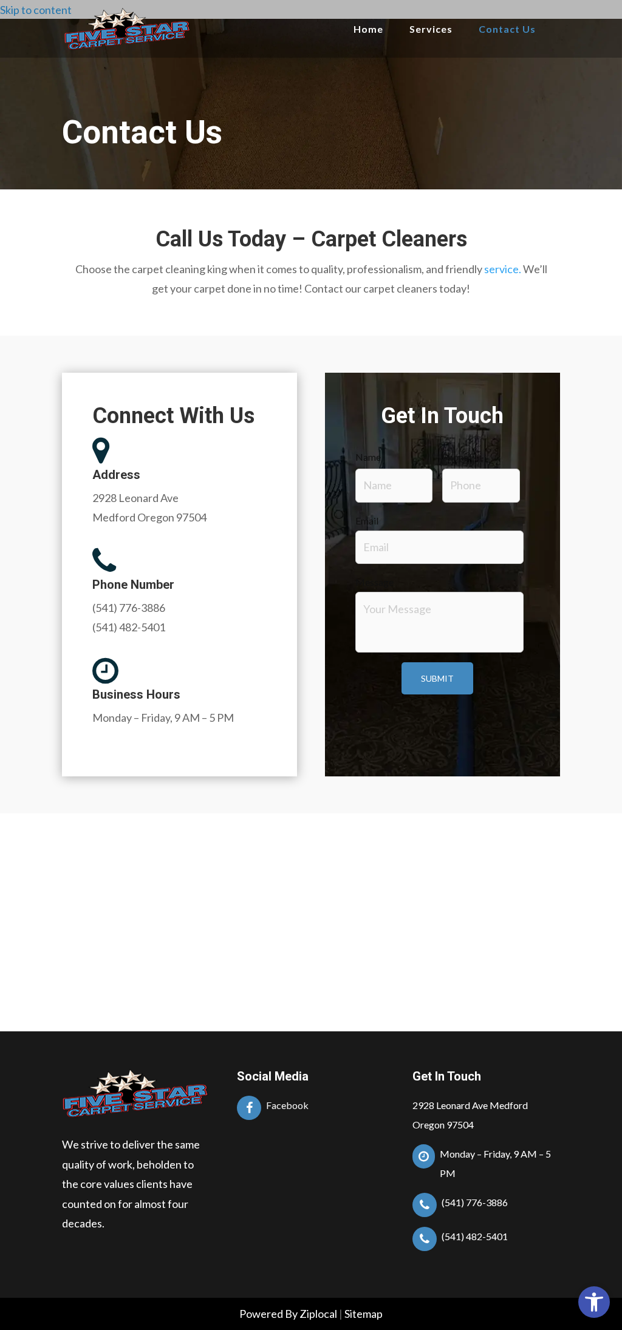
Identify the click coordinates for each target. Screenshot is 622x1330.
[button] (179, 451)
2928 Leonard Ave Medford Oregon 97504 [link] (470, 1114)
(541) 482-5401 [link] (128, 627)
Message (374, 582)
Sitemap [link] (363, 1313)
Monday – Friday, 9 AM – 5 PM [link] (163, 717)
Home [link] (368, 28)
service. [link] (502, 269)
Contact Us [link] (507, 28)
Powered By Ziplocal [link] (288, 1313)
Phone (455, 457)
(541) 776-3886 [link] (128, 607)
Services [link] (431, 28)
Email (366, 520)
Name (368, 457)
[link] (594, 1302)
